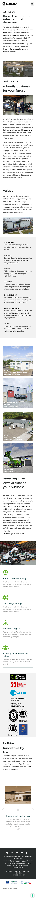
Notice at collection (9, 889)
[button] (32, 4)
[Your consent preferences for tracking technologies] (32, 895)
